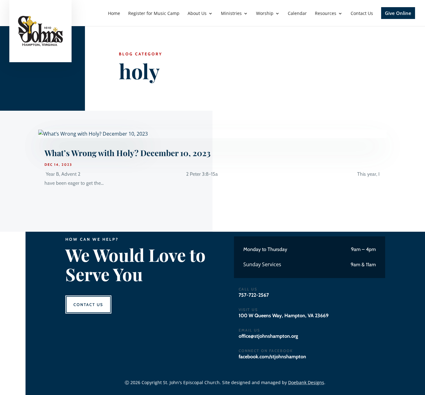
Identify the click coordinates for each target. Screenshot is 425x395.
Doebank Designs (306, 382)
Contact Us (88, 304)
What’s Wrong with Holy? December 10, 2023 (127, 152)
